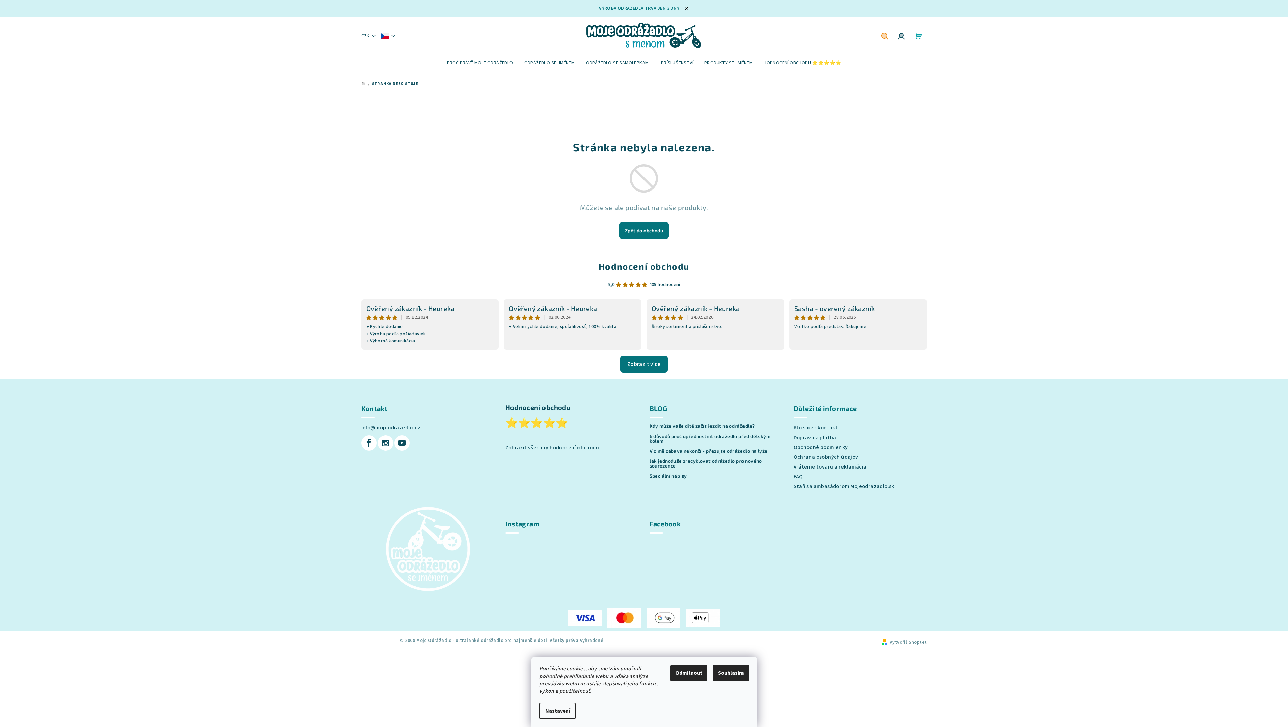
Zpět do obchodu (644, 230)
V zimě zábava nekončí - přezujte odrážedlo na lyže (709, 451)
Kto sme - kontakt (816, 427)
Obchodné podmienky (821, 447)
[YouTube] (402, 443)
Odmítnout (688, 673)
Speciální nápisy (668, 476)
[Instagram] (385, 443)
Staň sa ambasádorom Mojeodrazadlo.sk (844, 486)
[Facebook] (369, 443)
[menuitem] (480, 63)
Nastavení (557, 711)
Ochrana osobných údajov (826, 457)
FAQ (798, 476)
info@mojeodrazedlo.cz (390, 427)
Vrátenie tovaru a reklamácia (830, 467)
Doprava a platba (815, 437)
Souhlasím (731, 673)
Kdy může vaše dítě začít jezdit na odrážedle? (702, 426)
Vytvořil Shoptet (908, 642)
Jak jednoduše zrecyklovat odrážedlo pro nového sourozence (706, 463)
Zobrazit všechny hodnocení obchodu (552, 447)
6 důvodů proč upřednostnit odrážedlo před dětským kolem (710, 438)
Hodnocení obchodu (644, 266)
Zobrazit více (644, 364)
